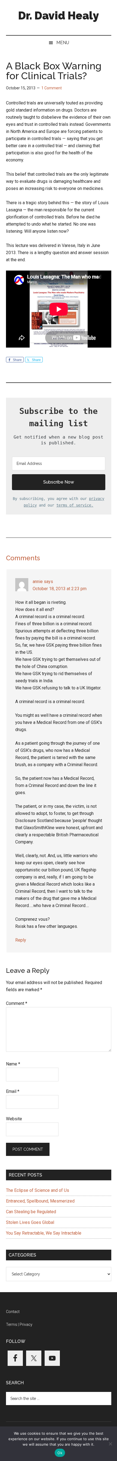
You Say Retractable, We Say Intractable (43, 1233)
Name (13, 1064)
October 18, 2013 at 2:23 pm (60, 588)
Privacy (26, 1324)
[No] (110, 1443)
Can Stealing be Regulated (31, 1211)
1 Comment (51, 88)
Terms (11, 1324)
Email (12, 1091)
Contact (13, 1311)
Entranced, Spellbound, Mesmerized (40, 1201)
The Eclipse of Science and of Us (37, 1190)
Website (14, 1118)
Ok (59, 1453)
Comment (16, 1003)
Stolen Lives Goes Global (30, 1222)
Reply (20, 940)
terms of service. (74, 505)
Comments (23, 558)
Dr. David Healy (58, 15)
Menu (62, 42)
